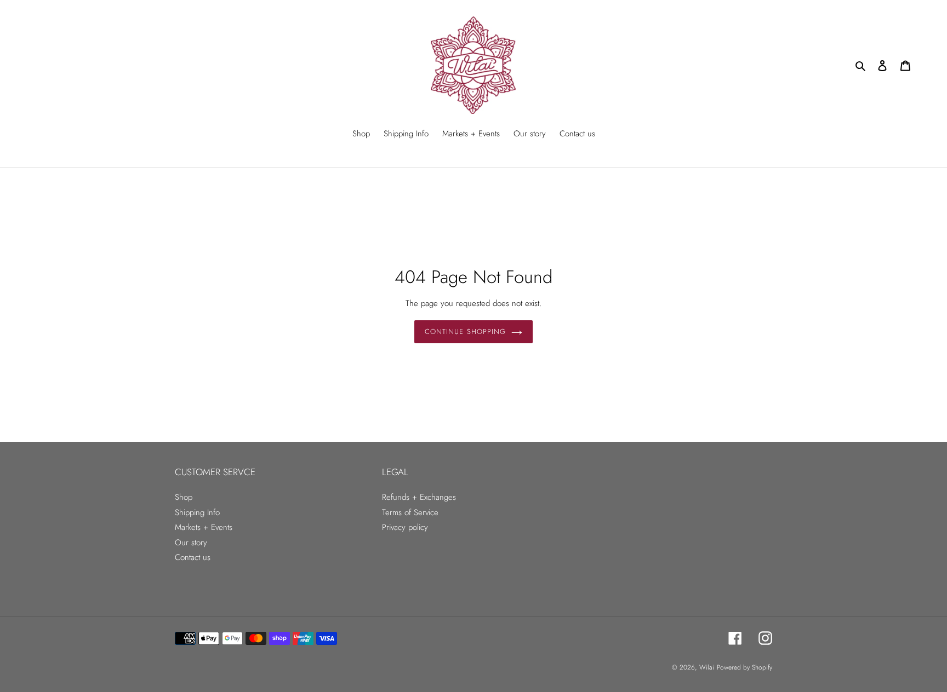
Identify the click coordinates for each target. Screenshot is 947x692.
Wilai (706, 667)
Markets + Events (203, 527)
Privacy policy (405, 527)
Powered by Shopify (744, 667)
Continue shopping (465, 331)
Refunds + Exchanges (419, 497)
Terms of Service (410, 512)
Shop (183, 497)
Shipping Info (197, 512)
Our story (191, 543)
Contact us (192, 557)
